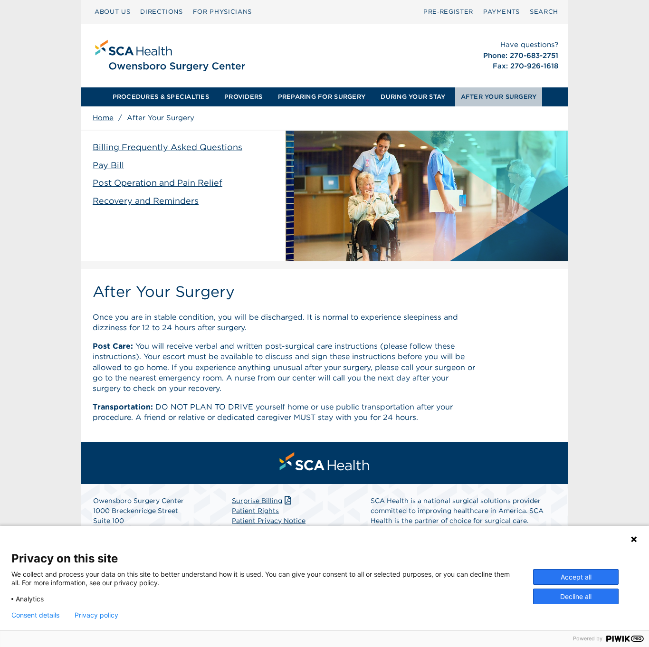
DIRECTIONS (161, 11)
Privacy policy (96, 615)
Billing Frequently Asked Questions (167, 147)
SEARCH (544, 11)
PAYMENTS (501, 11)
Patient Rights (255, 510)
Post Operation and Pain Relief (157, 183)
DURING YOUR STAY (413, 96)
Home (103, 118)
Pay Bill (108, 165)
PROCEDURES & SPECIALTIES (161, 96)
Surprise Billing (257, 500)
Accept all (576, 577)
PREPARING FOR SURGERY (321, 96)
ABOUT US (112, 11)
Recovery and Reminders (146, 201)
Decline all (576, 596)
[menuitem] (112, 12)
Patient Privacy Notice (268, 520)
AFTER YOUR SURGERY (499, 96)
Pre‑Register (448, 11)
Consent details (35, 615)
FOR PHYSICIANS (222, 11)
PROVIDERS (243, 96)
